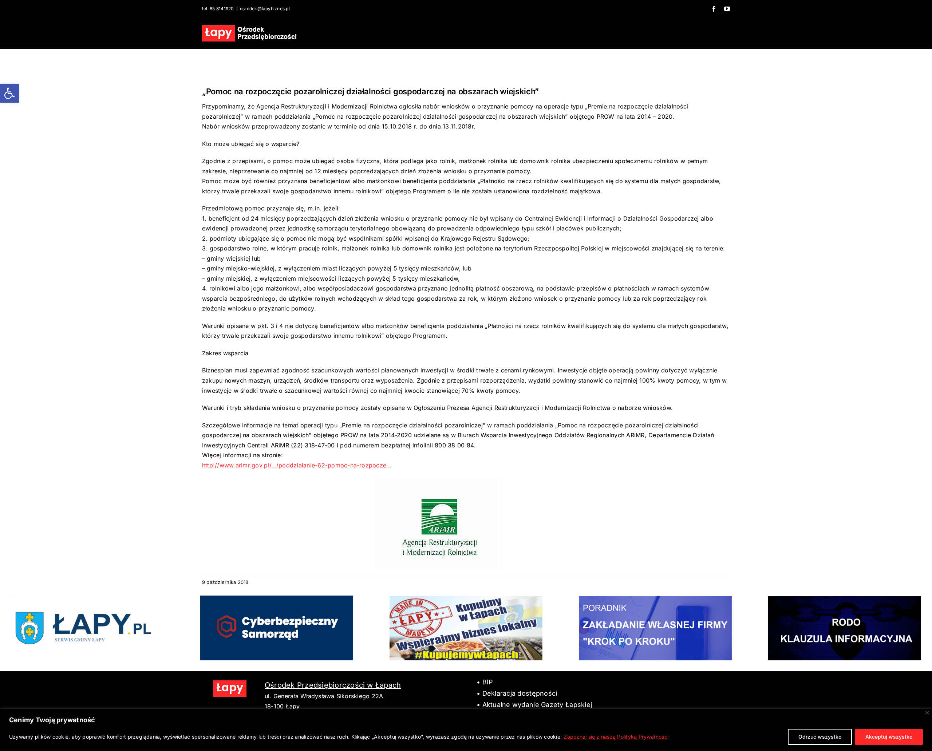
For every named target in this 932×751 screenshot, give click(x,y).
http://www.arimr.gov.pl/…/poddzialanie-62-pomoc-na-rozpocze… (296, 465)
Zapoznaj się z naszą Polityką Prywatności (616, 737)
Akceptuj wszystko (888, 737)
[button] (9, 93)
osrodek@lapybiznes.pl (265, 8)
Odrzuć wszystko (819, 737)
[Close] (927, 712)
